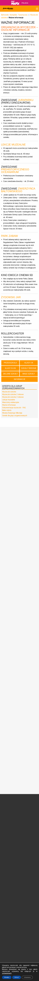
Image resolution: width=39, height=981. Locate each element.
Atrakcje (28, 803)
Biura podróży (7, 884)
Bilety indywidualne (28, 858)
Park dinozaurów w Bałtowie (28, 807)
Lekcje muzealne (8, 400)
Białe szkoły (6, 410)
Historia (5, 809)
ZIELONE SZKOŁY (10, 374)
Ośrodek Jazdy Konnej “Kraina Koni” (28, 834)
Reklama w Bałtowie (29, 887)
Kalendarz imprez (8, 841)
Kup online (26, 869)
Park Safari (25, 818)
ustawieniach (6, 973)
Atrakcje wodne (27, 827)
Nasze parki (6, 815)
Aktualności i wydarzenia (11, 825)
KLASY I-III (28, 363)
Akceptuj (6, 977)
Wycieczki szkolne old (9, 882)
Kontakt (24, 885)
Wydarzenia (6, 831)
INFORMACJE (19, 379)
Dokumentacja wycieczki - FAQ (14, 408)
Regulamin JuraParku (9, 895)
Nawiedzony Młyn (28, 838)
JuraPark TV (6, 836)
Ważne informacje (9, 405)
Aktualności (6, 833)
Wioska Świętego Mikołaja (12, 413)
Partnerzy (5, 817)
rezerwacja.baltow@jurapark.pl (13, 945)
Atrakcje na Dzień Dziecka (28, 849)
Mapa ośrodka (7, 874)
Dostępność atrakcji (9, 863)
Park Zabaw (26, 824)
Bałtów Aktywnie (27, 846)
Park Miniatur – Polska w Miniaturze (29, 821)
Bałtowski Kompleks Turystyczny (14, 15)
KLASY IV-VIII (10, 368)
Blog (3, 838)
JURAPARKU (25, 99)
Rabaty (24, 863)
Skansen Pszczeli (28, 841)
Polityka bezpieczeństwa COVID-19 (10, 901)
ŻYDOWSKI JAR (11, 297)
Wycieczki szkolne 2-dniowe (13, 394)
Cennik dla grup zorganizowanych (14, 416)
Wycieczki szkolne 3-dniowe (13, 397)
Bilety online (26, 874)
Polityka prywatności (9, 898)
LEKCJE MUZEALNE (13, 144)
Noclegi (4, 866)
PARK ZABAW (9, 235)
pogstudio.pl (32, 958)
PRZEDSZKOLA (10, 363)
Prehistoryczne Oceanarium (27, 814)
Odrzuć (16, 977)
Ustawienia (27, 977)
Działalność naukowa (9, 807)
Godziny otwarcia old (9, 861)
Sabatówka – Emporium (26, 830)
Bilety (26, 854)
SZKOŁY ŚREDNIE (28, 368)
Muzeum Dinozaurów (29, 811)
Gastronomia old (8, 871)
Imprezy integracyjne (9, 887)
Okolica (4, 868)
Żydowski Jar (26, 843)
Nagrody (5, 812)
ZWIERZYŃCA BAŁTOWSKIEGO (18, 190)
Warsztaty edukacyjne (10, 402)
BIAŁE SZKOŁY (29, 374)
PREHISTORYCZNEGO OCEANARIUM (15, 171)
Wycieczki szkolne (9, 392)
